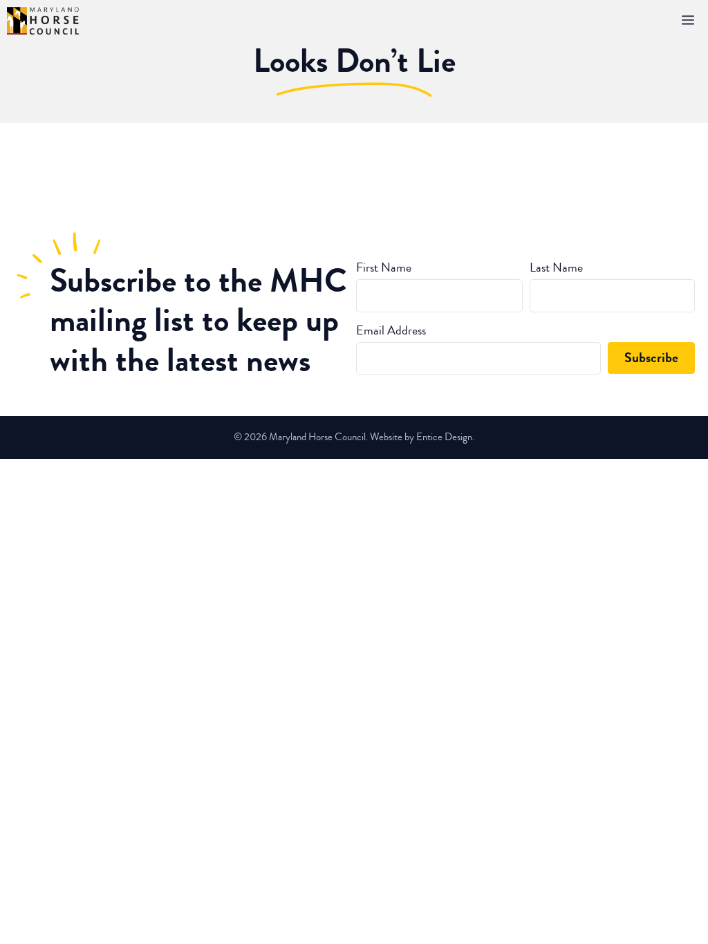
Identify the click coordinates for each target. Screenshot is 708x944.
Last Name (556, 267)
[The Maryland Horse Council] (43, 20)
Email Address (391, 330)
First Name (383, 267)
